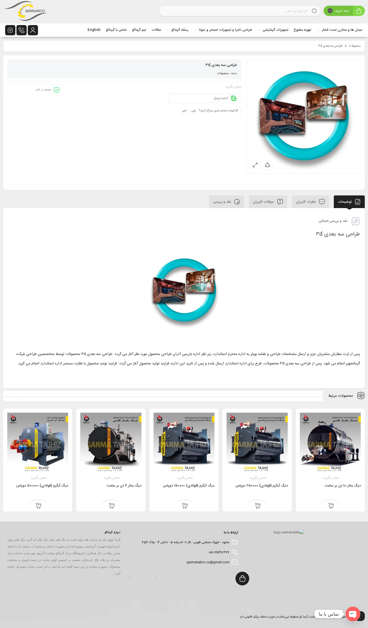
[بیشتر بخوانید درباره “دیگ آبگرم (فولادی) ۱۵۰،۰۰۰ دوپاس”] (184, 506)
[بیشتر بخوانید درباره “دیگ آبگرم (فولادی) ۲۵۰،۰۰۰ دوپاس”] (257, 506)
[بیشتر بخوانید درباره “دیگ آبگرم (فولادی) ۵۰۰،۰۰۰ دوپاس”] (38, 506)
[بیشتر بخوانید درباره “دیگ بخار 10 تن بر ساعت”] (331, 506)
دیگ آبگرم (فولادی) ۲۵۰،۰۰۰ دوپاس (261, 486)
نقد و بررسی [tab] (222, 202)
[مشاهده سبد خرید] (359, 11)
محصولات (355, 46)
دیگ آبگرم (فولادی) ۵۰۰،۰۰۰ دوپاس (42, 486)
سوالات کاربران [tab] (264, 202)
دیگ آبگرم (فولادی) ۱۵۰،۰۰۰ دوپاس (188, 486)
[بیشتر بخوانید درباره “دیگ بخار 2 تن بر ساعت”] (111, 506)
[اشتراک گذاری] (267, 165)
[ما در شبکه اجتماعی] (10, 30)
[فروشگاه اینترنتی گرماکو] (25, 11)
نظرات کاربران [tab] (306, 202)
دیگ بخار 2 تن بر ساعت (124, 486)
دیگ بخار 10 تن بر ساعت (343, 486)
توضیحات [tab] (345, 202)
